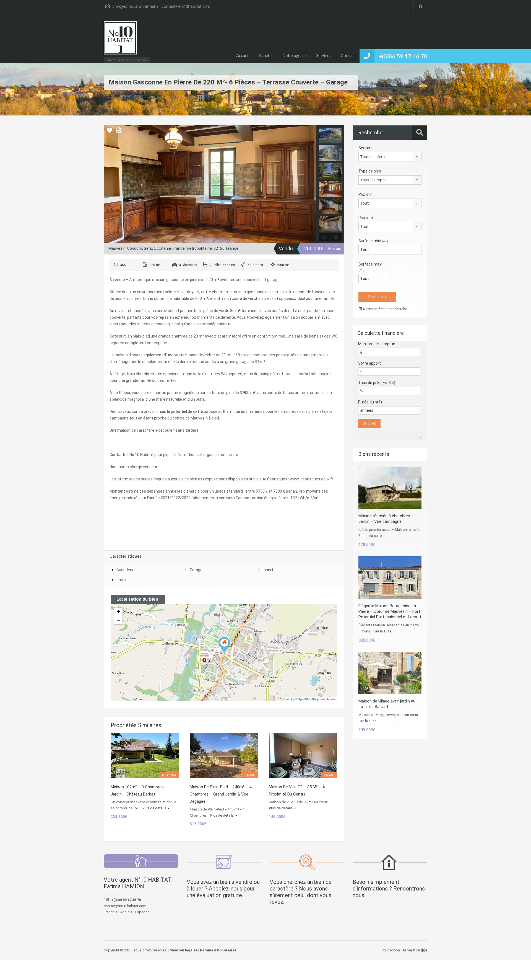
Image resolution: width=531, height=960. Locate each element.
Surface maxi (370, 267)
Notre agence (294, 56)
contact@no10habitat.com (186, 6)
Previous (109, 184)
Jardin (121, 580)
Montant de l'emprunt (377, 344)
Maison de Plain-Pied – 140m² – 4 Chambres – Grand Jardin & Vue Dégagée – (220, 794)
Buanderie (125, 570)
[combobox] (389, 156)
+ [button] (118, 611)
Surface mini (373, 241)
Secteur (365, 148)
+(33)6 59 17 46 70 (403, 57)
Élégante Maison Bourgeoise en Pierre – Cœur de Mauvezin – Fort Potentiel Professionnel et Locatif (389, 611)
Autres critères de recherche (384, 309)
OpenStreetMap (308, 699)
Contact (348, 56)
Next (311, 184)
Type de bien (369, 171)
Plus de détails (154, 807)
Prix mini (365, 194)
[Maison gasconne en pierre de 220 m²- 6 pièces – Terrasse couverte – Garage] (224, 645)
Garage (196, 570)
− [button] (118, 620)
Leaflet (287, 699)
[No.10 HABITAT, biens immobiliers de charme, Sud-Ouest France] (120, 40)
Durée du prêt (370, 402)
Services (323, 56)
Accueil (242, 56)
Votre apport (369, 363)
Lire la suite (373, 536)
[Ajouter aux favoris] (109, 132)
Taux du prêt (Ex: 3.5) (376, 382)
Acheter (266, 56)
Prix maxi (366, 217)
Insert (268, 570)
